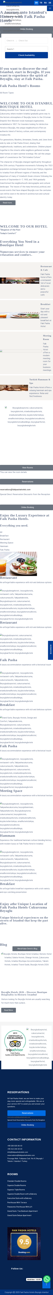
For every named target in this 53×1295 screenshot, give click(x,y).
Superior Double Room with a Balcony (22, 1194)
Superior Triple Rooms (16, 1190)
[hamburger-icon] (50, 8)
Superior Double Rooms (16, 1185)
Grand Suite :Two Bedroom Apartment (22, 1211)
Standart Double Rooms (16, 1181)
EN (36, 3)
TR (41, 3)
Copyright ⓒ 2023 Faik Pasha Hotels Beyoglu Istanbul (26, 1292)
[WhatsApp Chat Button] (47, 1279)
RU (45, 3)
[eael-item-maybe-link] (2, 587)
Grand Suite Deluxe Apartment (19, 1215)
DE (50, 3)
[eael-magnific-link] (1, 587)
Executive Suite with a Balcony (19, 1198)
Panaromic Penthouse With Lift (19, 1207)
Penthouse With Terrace (17, 1203)
